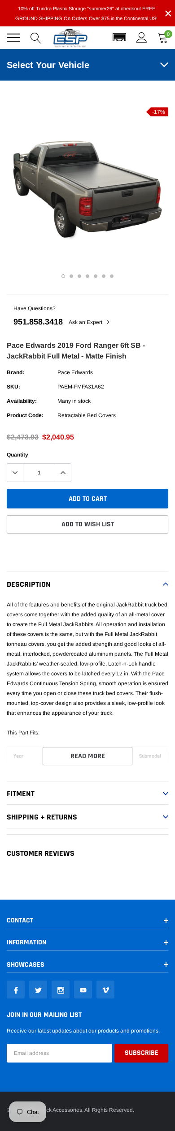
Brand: (15, 372)
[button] (119, 37)
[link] (16, 990)
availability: (22, 401)
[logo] (70, 37)
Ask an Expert (86, 322)
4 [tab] (87, 276)
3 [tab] (79, 276)
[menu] (13, 37)
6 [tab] (103, 276)
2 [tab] (71, 276)
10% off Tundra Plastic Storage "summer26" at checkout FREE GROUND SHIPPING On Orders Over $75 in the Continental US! (86, 13)
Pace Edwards (75, 372)
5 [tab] (95, 276)
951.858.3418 (38, 321)
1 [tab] (63, 276)
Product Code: (25, 415)
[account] (141, 37)
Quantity (17, 455)
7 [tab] (112, 276)
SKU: (13, 387)
